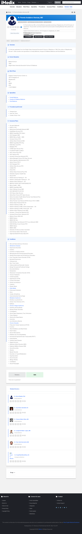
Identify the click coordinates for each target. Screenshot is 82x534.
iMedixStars (32, 513)
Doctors (24, 2)
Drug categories (33, 503)
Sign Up (58, 2)
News (19, 2)
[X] (62, 507)
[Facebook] (56, 507)
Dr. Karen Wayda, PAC (19, 396)
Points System (32, 511)
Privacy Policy (5, 508)
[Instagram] (58, 507)
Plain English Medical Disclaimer (71, 522)
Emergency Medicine (19, 457)
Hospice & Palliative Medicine (35, 22)
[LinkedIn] (60, 507)
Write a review (49, 36)
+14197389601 (28, 36)
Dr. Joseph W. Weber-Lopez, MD (22, 430)
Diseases (34, 2)
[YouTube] (64, 507)
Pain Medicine (47, 22)
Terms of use (5, 505)
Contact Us (59, 500)
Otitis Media (13, 288)
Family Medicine (22, 22)
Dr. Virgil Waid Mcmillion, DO (22, 455)
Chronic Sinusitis (14, 323)
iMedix (40, 529)
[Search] (63, 2)
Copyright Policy (6, 511)
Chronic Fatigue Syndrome (17, 305)
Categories (32, 505)
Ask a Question (39, 36)
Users (30, 508)
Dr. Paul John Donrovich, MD (21, 442)
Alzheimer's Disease (15, 246)
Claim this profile (15, 33)
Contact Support (60, 503)
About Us (4, 503)
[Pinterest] (66, 507)
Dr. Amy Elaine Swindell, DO (21, 407)
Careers (4, 500)
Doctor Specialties (33, 500)
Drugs (29, 2)
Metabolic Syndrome (15, 298)
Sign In (50, 2)
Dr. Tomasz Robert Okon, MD (21, 419)
